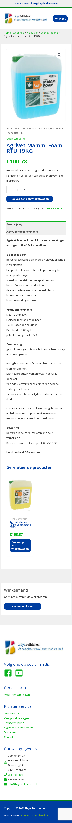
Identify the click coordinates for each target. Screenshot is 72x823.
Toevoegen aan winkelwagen (29, 199)
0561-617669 (21, 3)
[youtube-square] (20, 673)
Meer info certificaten (17, 694)
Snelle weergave (20, 513)
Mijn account (11, 713)
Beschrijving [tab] (14, 224)
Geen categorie (37, 128)
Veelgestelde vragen (16, 718)
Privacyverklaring (14, 723)
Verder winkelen (22, 606)
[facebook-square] (9, 673)
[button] (59, 55)
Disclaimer (10, 732)
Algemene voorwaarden (18, 727)
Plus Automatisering (34, 815)
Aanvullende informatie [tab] (22, 231)
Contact (8, 737)
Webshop (20, 128)
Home (9, 128)
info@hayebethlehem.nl (44, 3)
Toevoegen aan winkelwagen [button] (20, 545)
